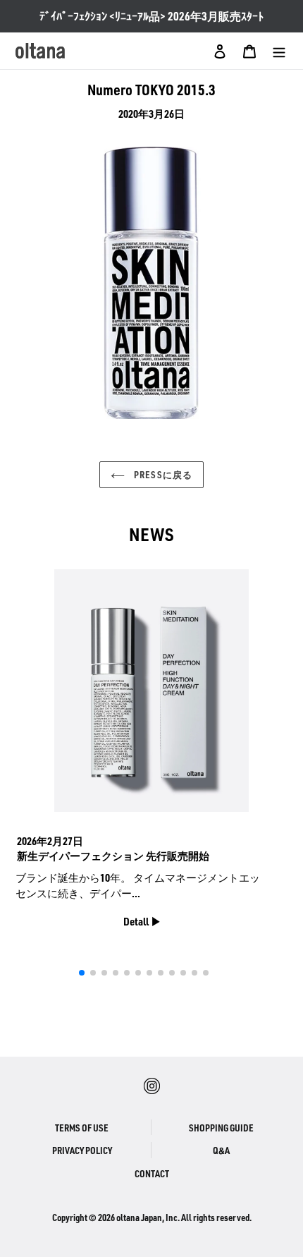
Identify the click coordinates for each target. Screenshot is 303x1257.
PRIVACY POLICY (82, 1150)
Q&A (221, 1150)
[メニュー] (279, 50)
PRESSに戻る (162, 474)
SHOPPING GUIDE (221, 1128)
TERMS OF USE (82, 1128)
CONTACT (152, 1173)
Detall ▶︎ (142, 921)
